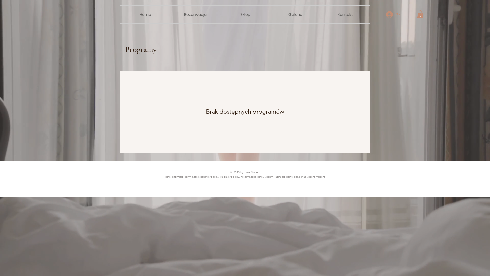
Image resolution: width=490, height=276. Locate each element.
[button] (420, 14)
